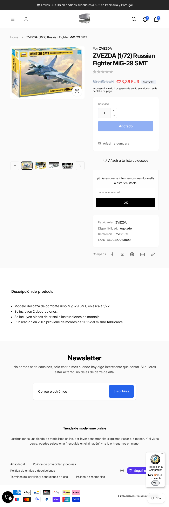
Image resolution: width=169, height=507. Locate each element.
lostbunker (131, 496)
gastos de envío (128, 88)
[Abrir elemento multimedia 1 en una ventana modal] (47, 72)
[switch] (155, 483)
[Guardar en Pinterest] (132, 254)
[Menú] (162, 454)
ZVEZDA (102, 48)
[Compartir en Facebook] (112, 254)
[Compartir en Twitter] (122, 254)
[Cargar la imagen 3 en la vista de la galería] (54, 166)
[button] (12, 19)
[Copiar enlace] (153, 254)
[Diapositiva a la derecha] (80, 165)
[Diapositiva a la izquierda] (14, 165)
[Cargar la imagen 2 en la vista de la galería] (40, 165)
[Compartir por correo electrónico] (142, 254)
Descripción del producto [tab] (32, 291)
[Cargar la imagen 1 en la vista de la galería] (26, 166)
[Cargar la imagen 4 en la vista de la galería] (67, 166)
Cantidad (103, 104)
